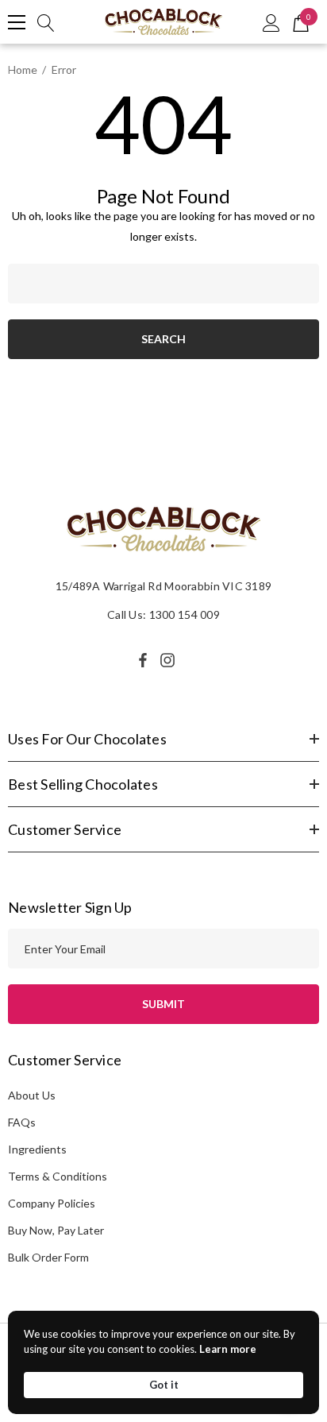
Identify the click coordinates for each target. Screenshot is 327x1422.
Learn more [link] (227, 1349)
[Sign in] (271, 22)
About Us (32, 1095)
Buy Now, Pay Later (56, 1230)
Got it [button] (164, 1384)
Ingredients (37, 1149)
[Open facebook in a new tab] (143, 660)
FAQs (22, 1122)
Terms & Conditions (57, 1176)
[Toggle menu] (16, 22)
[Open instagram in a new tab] (169, 660)
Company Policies (51, 1203)
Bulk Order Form (48, 1257)
